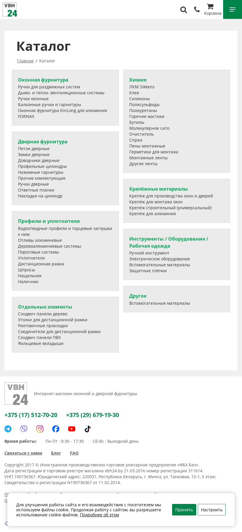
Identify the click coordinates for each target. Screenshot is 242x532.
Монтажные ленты (148, 157)
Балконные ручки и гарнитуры (49, 104)
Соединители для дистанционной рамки (59, 331)
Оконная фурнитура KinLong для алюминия (62, 110)
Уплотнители (31, 258)
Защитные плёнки (148, 270)
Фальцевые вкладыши (40, 343)
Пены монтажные (147, 146)
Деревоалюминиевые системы (49, 246)
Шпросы (26, 270)
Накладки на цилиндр (40, 196)
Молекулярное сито (149, 128)
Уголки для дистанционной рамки (52, 319)
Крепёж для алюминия (152, 213)
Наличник (28, 281)
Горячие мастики (146, 116)
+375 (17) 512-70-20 (30, 415)
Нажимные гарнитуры (40, 172)
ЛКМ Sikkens (142, 87)
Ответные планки (36, 190)
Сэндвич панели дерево (42, 314)
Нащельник (30, 275)
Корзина (213, 13)
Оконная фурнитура (43, 80)
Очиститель (141, 134)
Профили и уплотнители (49, 221)
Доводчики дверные (39, 160)
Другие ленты (143, 163)
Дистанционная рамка (41, 264)
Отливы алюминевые (40, 240)
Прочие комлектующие (42, 178)
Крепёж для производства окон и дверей (171, 196)
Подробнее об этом (99, 515)
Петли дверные (34, 148)
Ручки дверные (33, 184)
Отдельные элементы (45, 307)
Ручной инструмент (149, 253)
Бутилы (136, 122)
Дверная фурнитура (43, 141)
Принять (184, 509)
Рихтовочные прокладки (43, 325)
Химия (137, 80)
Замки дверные (34, 154)
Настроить (212, 509)
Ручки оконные (33, 98)
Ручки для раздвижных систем (49, 87)
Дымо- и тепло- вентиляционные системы (61, 92)
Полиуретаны (143, 110)
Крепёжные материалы (158, 189)
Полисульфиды (144, 104)
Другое (137, 296)
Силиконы (139, 98)
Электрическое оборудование (159, 259)
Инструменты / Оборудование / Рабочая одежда (168, 242)
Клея (134, 92)
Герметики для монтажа (153, 152)
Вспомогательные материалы (159, 264)
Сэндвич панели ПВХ (39, 337)
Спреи (135, 140)
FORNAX (26, 116)
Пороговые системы (38, 252)
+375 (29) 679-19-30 (92, 415)
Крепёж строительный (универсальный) (170, 207)
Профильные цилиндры (42, 166)
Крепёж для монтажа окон (156, 202)
